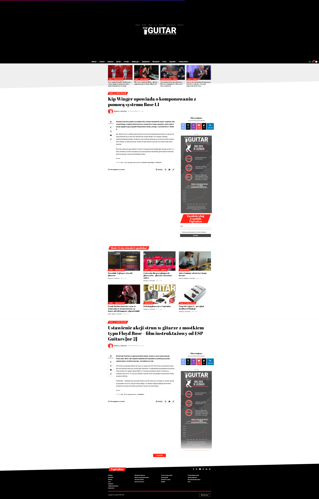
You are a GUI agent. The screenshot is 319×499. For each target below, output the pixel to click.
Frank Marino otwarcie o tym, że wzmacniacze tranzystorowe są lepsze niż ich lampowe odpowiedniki (123, 308)
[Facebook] (183, 126)
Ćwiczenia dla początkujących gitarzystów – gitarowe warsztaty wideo (157, 275)
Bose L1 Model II (142, 162)
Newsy (110, 79)
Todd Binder (140, 394)
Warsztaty (164, 269)
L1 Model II (158, 162)
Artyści (175, 79)
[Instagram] (193, 126)
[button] (310, 62)
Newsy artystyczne (118, 79)
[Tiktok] (204, 126)
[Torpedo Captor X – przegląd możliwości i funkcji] (195, 294)
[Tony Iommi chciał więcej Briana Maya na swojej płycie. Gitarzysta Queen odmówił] (172, 72)
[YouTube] (200, 469)
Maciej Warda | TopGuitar (115, 314)
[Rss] (210, 469)
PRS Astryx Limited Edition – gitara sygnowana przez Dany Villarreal (145, 83)
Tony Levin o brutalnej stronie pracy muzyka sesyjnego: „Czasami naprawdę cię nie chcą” (198, 84)
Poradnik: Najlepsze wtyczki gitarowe (120, 274)
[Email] (111, 135)
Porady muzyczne (155, 269)
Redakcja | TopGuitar (120, 111)
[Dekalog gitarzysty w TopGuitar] (159, 294)
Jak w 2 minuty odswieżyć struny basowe (193, 274)
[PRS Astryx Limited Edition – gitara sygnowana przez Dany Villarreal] (146, 72)
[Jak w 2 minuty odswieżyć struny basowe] (195, 261)
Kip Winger (151, 162)
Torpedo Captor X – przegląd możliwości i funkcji (191, 307)
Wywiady (195, 79)
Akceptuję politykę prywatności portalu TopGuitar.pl (194, 232)
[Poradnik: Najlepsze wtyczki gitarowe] (124, 261)
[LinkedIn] (210, 126)
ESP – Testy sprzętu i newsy (128, 394)
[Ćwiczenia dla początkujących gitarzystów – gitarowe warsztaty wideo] (159, 261)
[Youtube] (198, 126)
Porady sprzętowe (121, 93)
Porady (111, 93)
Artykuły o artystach (166, 79)
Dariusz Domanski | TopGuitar (187, 278)
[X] (188, 126)
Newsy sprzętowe (144, 79)
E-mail (181, 226)
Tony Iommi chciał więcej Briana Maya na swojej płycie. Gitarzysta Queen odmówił (171, 84)
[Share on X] (111, 131)
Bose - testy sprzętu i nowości (129, 162)
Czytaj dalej (159, 455)
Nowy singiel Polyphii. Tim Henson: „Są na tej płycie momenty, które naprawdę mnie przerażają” (119, 84)
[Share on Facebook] (111, 127)
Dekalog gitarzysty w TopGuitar (157, 306)
